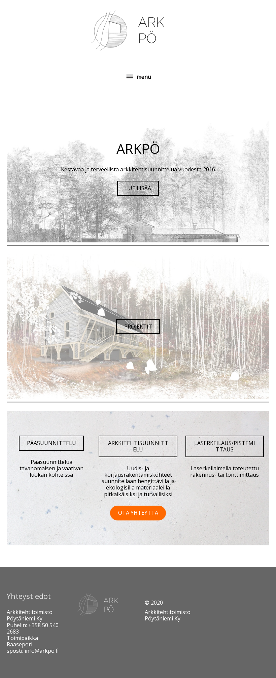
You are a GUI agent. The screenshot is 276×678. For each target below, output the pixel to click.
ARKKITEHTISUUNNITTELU (138, 446)
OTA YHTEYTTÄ (138, 512)
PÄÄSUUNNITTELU (51, 443)
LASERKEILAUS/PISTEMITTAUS (224, 446)
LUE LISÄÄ (138, 188)
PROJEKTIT (138, 326)
